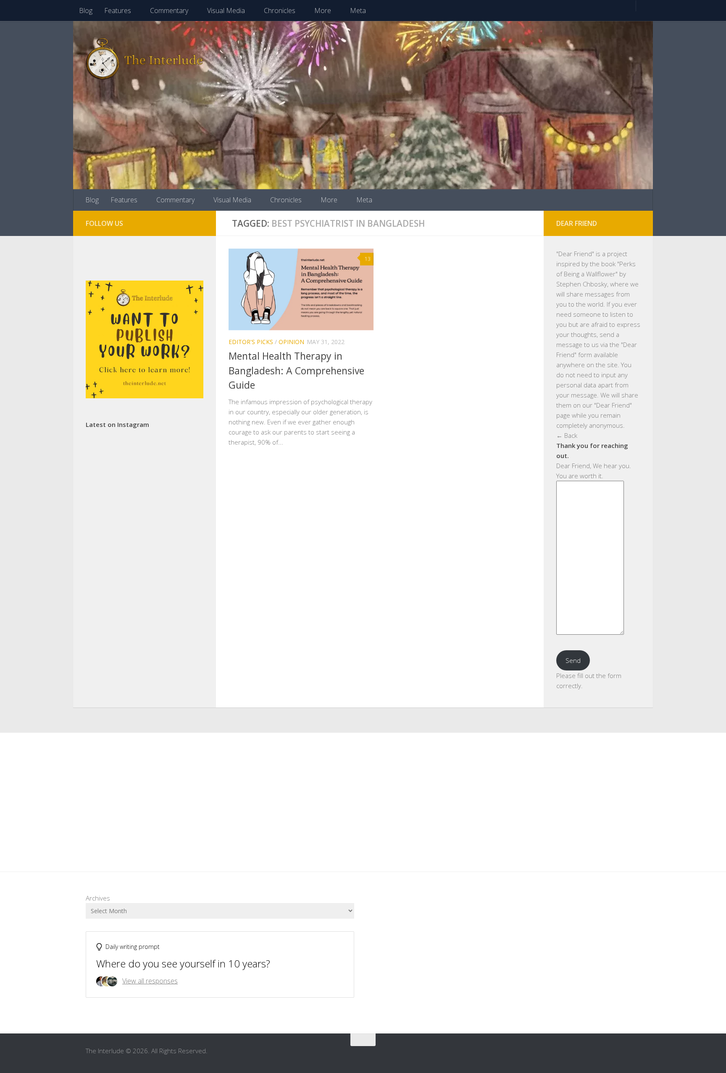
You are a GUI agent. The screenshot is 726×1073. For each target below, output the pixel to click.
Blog (85, 10)
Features (117, 10)
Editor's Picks (251, 342)
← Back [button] (566, 435)
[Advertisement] (363, 796)
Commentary (169, 10)
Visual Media (226, 10)
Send (573, 660)
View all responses (150, 981)
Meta (358, 10)
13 (368, 258)
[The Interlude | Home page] (144, 59)
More (322, 10)
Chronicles (279, 10)
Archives (98, 898)
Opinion (291, 342)
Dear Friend (575, 253)
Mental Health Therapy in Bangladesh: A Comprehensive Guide (296, 370)
